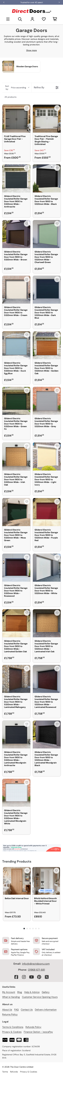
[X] (46, 977)
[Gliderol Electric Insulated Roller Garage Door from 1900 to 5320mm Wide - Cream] (16, 290)
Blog (19, 992)
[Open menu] (8, 19)
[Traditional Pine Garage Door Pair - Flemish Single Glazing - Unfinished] (47, 119)
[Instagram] (24, 977)
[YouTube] (31, 977)
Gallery (46, 992)
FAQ (16, 1009)
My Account (8, 992)
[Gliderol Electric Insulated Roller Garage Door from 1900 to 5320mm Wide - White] (47, 568)
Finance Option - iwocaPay (38, 1031)
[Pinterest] (39, 977)
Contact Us (27, 1009)
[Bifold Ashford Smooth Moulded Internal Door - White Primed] (46, 881)
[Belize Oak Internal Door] (17, 881)
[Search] (20, 19)
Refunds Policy (33, 1027)
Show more (31, 50)
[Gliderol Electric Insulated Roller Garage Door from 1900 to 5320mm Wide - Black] (47, 178)
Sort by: (15, 87)
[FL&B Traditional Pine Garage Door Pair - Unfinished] (16, 119)
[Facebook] (16, 977)
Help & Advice (32, 992)
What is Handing (11, 997)
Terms (5, 1071)
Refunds (14, 1071)
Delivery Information (46, 1009)
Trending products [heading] (16, 861)
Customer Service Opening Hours (40, 997)
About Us (7, 1009)
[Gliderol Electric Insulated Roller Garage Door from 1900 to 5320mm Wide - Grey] (47, 401)
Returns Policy (10, 1014)
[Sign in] (32, 19)
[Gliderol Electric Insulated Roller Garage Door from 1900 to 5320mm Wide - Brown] (16, 234)
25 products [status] (10, 97)
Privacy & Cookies (12, 1031)
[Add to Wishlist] (27, 108)
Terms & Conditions (12, 1027)
